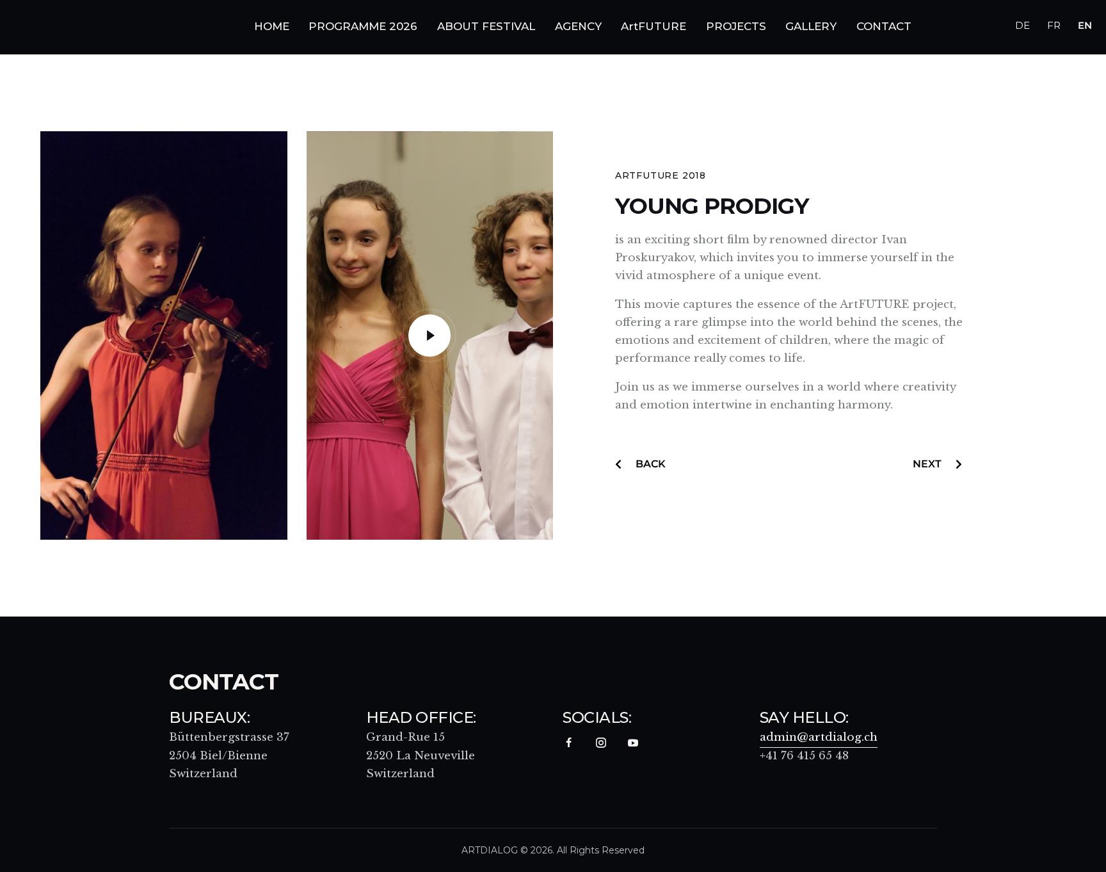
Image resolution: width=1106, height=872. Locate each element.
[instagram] (600, 743)
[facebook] (568, 743)
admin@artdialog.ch (819, 737)
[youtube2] (632, 743)
